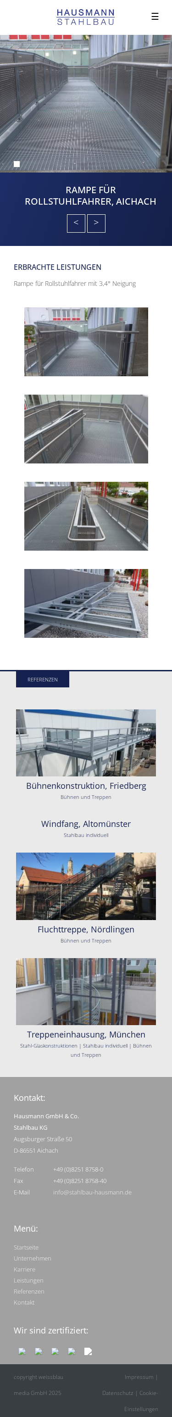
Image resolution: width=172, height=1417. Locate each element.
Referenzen (29, 1291)
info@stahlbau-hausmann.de (92, 1192)
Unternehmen (32, 1258)
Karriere (24, 1269)
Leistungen (29, 1280)
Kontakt (24, 1302)
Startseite (26, 1247)
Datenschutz (117, 1393)
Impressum (139, 1377)
